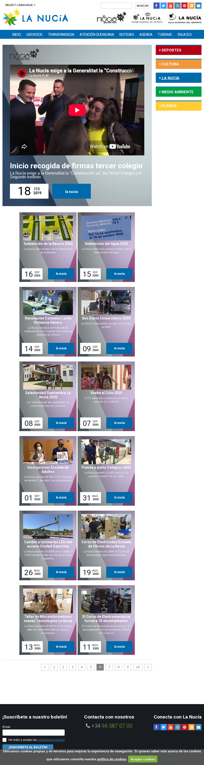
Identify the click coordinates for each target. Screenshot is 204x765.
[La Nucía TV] (111, 17)
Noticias (126, 35)
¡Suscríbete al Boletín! (27, 747)
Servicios (34, 35)
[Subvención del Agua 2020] (104, 247)
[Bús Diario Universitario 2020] (104, 321)
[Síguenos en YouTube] (170, 5)
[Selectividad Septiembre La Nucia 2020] (46, 396)
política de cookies (111, 759)
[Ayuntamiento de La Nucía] (35, 17)
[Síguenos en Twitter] (163, 5)
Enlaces (185, 35)
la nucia (71, 192)
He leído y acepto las (36, 740)
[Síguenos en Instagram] (177, 5)
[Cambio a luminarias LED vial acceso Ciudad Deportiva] (46, 545)
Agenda (145, 35)
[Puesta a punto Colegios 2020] (104, 471)
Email (6, 727)
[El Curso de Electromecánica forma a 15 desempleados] (104, 620)
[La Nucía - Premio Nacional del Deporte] (147, 17)
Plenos (169, 106)
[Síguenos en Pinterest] (184, 5)
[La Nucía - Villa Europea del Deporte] (185, 17)
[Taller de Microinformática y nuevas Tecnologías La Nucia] (46, 620)
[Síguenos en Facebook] (156, 5)
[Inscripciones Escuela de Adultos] (46, 471)
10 (138, 667)
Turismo (165, 35)
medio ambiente (177, 92)
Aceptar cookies (143, 759)
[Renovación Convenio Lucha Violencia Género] (46, 321)
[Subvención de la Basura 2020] (46, 247)
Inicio (16, 35)
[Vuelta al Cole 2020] (104, 396)
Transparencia (61, 35)
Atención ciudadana (97, 35)
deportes (171, 50)
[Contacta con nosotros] (198, 5)
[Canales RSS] (191, 5)
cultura (170, 64)
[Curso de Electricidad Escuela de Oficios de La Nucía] (104, 545)
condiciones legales (51, 740)
